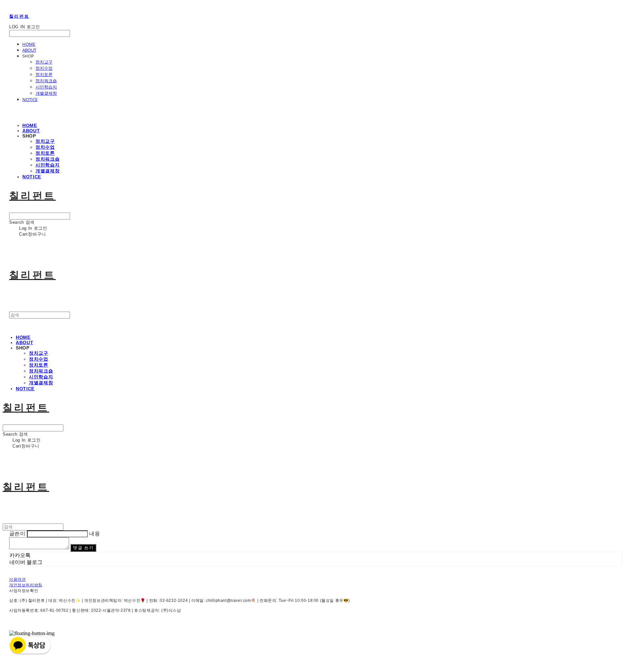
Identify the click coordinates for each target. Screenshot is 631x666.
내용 (94, 533)
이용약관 (17, 579)
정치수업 (44, 68)
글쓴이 (17, 533)
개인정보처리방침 (25, 585)
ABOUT (29, 50)
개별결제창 (46, 93)
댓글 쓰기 (83, 547)
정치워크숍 (46, 81)
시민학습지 (46, 87)
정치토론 (44, 74)
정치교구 (44, 62)
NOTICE (29, 99)
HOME (28, 44)
